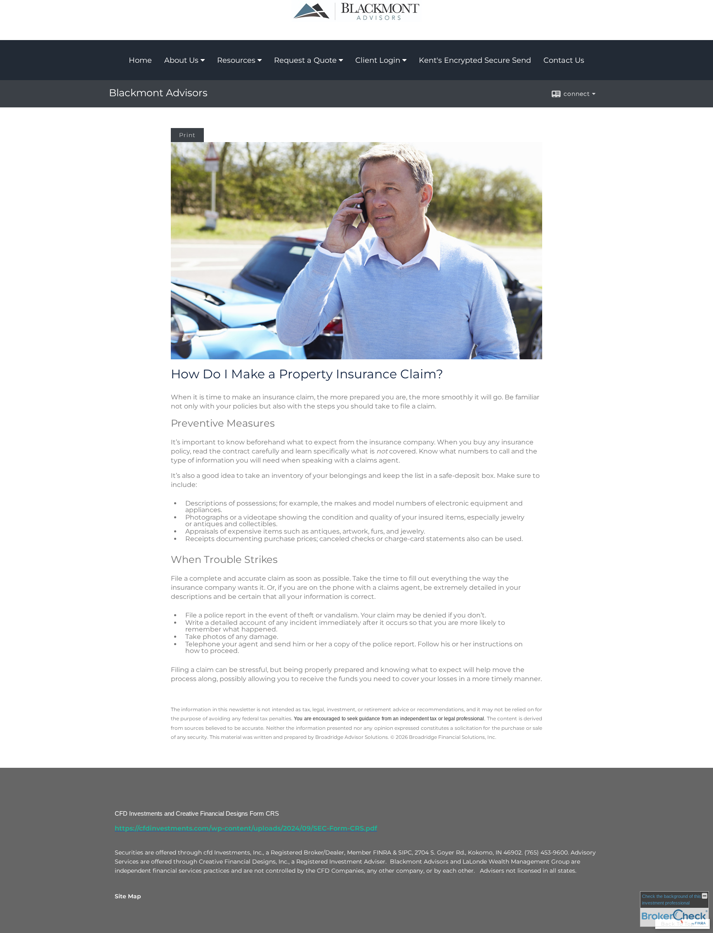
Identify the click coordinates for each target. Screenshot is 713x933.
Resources (236, 60)
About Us (181, 60)
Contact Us (563, 60)
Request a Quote (305, 60)
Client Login (377, 60)
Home (140, 60)
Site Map (128, 896)
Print (187, 135)
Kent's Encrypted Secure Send (475, 60)
